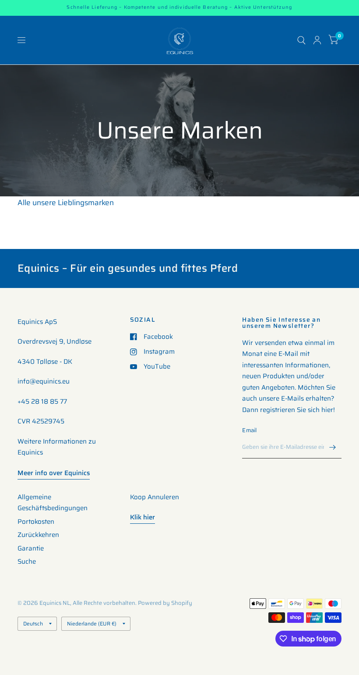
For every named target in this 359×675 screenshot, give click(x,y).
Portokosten (36, 521)
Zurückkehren (38, 534)
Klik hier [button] (142, 517)
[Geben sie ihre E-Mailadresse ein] (332, 447)
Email (249, 430)
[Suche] (301, 40)
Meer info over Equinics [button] (54, 473)
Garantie (31, 548)
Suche (27, 561)
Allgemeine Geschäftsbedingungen (53, 503)
